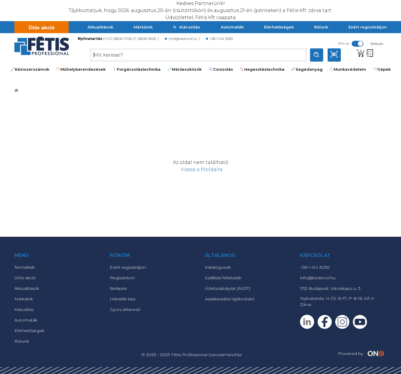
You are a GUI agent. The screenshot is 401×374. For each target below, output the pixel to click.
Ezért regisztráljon (367, 27)
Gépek (384, 69)
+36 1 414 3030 (221, 39)
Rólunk (321, 27)
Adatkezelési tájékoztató (230, 299)
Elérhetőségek (279, 27)
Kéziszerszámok (32, 69)
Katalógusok (218, 267)
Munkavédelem (350, 69)
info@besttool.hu (183, 39)
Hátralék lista (122, 299)
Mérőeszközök (187, 69)
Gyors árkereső (125, 309)
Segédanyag (309, 69)
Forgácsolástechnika (139, 69)
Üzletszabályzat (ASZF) (227, 288)
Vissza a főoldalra (200, 169)
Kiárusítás (189, 27)
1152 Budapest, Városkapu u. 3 (330, 288)
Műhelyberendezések (83, 69)
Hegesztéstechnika (264, 69)
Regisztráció (122, 277)
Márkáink (143, 27)
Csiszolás (223, 69)
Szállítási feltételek (223, 277)
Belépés (118, 288)
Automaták (232, 27)
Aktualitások (100, 27)
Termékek (24, 267)
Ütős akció (41, 28)
